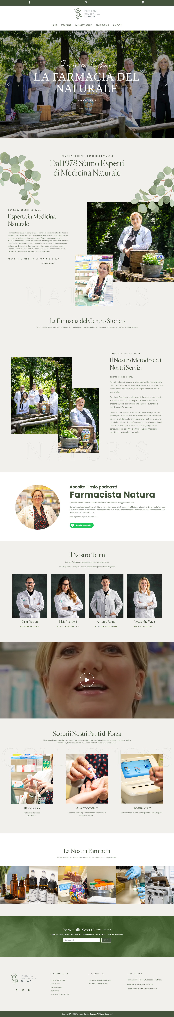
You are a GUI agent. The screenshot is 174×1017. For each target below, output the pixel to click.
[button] (87, 680)
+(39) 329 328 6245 (145, 984)
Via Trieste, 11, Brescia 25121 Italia (149, 980)
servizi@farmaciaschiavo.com (145, 989)
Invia (106, 940)
